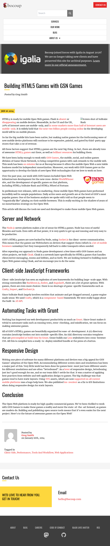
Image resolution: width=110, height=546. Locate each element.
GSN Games (52, 157)
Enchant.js (28, 289)
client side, (10, 452)
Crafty (5, 289)
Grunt (79, 319)
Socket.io (64, 239)
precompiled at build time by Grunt (29, 337)
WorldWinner (66, 179)
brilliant (57, 152)
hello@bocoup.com (69, 499)
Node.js (11, 227)
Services (55, 21)
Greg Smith (27, 435)
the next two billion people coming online (61, 128)
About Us (53, 38)
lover (67, 369)
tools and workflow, (43, 452)
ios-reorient (70, 382)
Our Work (55, 27)
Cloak (30, 254)
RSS (98, 527)
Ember (44, 282)
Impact (13, 289)
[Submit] (70, 13)
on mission (29, 164)
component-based (54, 297)
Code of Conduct (57, 527)
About (13, 527)
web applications (64, 452)
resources (67, 152)
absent (62, 119)
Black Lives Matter (80, 527)
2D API (18, 301)
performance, (24, 452)
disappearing (9, 122)
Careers (38, 527)
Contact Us (101, 5)
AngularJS (59, 282)
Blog (55, 32)
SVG (48, 379)
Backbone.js (33, 282)
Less (69, 337)
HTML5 (19, 152)
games (27, 152)
